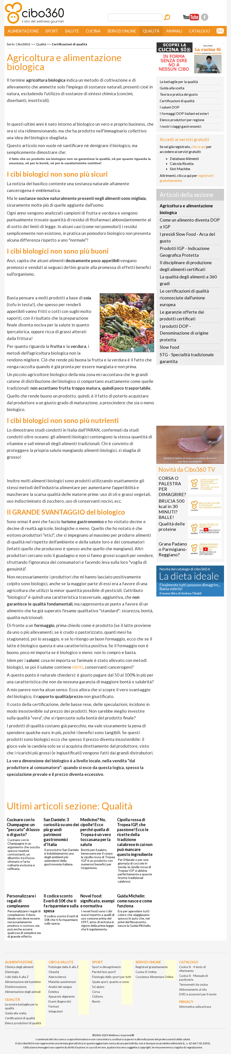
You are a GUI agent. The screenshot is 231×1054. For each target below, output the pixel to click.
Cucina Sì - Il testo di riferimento (192, 969)
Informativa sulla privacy (195, 1006)
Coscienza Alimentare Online (154, 977)
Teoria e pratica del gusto (179, 94)
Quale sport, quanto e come (110, 982)
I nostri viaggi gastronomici (180, 126)
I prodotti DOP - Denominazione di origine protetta (184, 333)
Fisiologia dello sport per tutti (111, 977)
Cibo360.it (23, 44)
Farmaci (54, 1006)
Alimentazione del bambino (23, 982)
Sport (51, 31)
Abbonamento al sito (193, 989)
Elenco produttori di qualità (23, 1023)
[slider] (185, 460)
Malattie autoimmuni (62, 982)
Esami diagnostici (60, 1001)
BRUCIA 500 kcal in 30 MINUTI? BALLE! (172, 509)
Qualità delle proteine (172, 526)
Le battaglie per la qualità (179, 82)
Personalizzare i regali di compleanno (21, 900)
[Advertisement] (190, 397)
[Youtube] (191, 17)
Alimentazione (23, 31)
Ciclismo (97, 996)
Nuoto (96, 1001)
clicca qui (198, 146)
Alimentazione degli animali (23, 992)
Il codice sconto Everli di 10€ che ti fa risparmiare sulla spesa (61, 903)
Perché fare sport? (104, 972)
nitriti (77, 667)
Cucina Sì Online (146, 972)
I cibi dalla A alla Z (16, 977)
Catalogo (199, 31)
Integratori (56, 1011)
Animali (174, 31)
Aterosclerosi (57, 977)
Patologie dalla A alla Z (64, 967)
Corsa (96, 992)
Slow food (169, 347)
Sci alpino (98, 987)
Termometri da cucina (193, 984)
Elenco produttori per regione (182, 120)
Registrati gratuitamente (152, 967)
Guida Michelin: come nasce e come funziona (134, 900)
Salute (72, 31)
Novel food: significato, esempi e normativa (97, 900)
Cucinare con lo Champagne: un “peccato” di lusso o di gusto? (23, 827)
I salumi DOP (169, 107)
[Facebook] (204, 17)
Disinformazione (15, 987)
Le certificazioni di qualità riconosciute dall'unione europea (184, 297)
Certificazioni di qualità (69, 44)
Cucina (93, 31)
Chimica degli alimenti (19, 967)
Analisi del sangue (60, 987)
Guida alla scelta (172, 88)
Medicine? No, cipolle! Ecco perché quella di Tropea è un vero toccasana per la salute (95, 832)
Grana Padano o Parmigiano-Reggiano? (173, 549)
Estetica (54, 992)
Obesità (54, 972)
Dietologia (12, 972)
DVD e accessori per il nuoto (198, 994)
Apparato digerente (62, 996)
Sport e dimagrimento (106, 967)
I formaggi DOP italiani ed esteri (184, 113)
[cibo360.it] (34, 23)
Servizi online (121, 31)
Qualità (151, 31)
